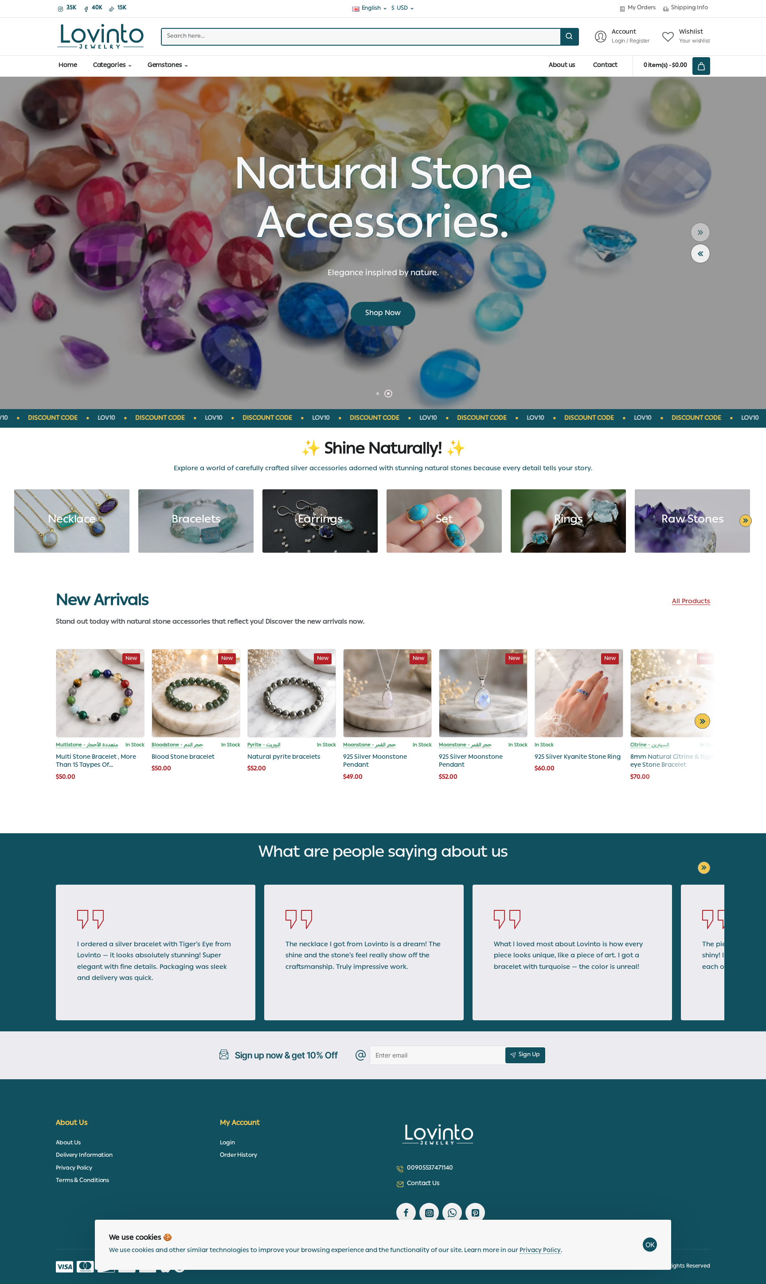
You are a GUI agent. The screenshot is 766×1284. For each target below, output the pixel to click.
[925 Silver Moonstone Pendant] (387, 693)
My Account (240, 1123)
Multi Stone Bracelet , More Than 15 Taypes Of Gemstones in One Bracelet (97, 761)
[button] (700, 253)
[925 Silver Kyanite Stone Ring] (579, 693)
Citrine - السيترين (649, 745)
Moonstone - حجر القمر (369, 745)
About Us (72, 1123)
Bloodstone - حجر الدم (177, 745)
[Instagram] (429, 1212)
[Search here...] (569, 37)
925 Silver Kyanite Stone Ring (578, 757)
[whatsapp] (452, 1212)
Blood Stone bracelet (183, 757)
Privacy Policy (540, 1251)
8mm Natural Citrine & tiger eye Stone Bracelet (672, 761)
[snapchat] (475, 1212)
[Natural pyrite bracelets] (292, 693)
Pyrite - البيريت (264, 745)
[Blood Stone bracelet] (196, 693)
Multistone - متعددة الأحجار (87, 745)
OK (650, 1245)
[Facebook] (406, 1212)
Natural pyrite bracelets (283, 757)
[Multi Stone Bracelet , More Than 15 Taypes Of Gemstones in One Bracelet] (100, 693)
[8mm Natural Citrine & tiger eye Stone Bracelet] (675, 693)
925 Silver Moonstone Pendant (375, 761)
